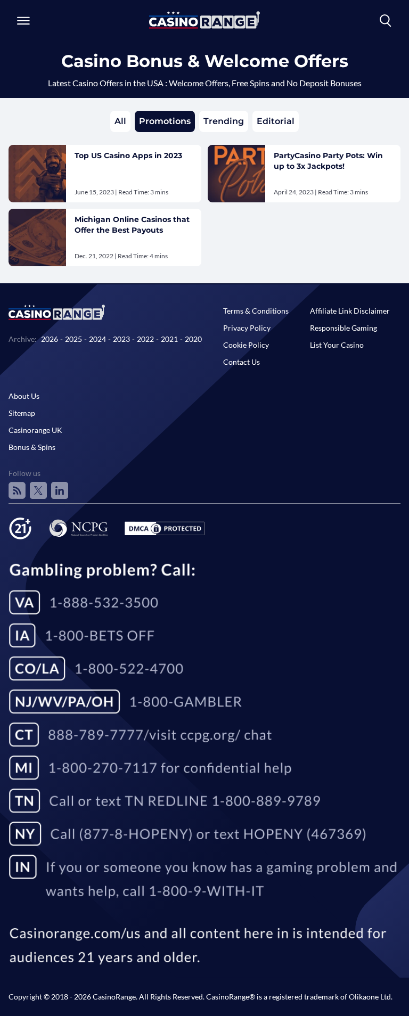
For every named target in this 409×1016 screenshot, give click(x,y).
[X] (38, 490)
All (120, 121)
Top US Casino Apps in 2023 (128, 155)
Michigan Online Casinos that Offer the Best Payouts (132, 225)
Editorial (276, 121)
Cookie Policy (246, 344)
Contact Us (241, 361)
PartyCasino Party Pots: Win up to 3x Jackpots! (328, 161)
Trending (223, 121)
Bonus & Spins (32, 447)
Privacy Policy (247, 327)
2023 (121, 338)
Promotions (165, 121)
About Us (24, 395)
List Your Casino (337, 344)
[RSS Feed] (17, 490)
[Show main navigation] (23, 21)
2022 (145, 338)
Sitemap (22, 412)
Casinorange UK (35, 430)
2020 (193, 338)
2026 (49, 338)
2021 (169, 338)
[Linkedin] (59, 490)
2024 (97, 338)
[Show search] (385, 21)
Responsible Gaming (343, 327)
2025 (73, 338)
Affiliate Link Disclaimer (350, 310)
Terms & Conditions (256, 310)
